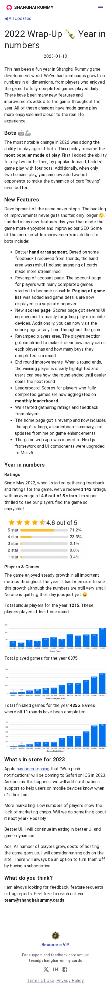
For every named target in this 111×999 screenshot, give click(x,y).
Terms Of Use (40, 980)
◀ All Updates (17, 18)
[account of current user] (100, 7)
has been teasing (33, 768)
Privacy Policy (70, 980)
